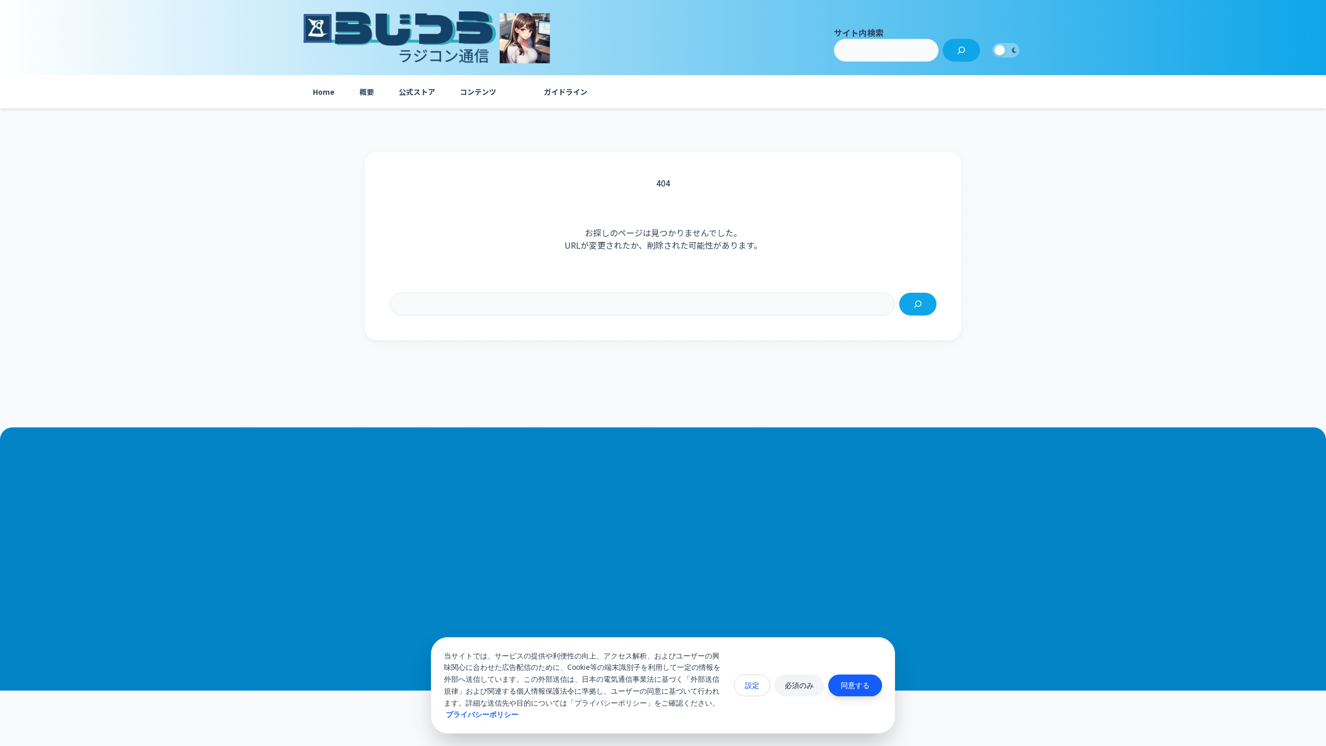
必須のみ (799, 685)
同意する (855, 685)
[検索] (961, 50)
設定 (752, 685)
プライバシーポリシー (482, 714)
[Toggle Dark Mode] (1006, 50)
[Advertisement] (663, 555)
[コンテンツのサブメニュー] (519, 91)
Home (324, 92)
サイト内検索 (859, 32)
